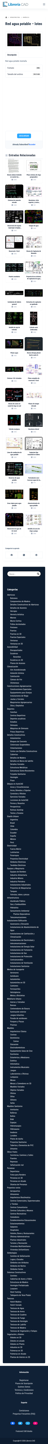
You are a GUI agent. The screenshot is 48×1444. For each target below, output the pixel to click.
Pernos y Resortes (17, 803)
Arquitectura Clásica (18, 1031)
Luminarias (14, 852)
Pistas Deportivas (17, 732)
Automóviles (15, 979)
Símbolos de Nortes (18, 1266)
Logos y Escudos (16, 1259)
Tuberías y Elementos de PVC (21, 1145)
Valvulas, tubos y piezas (19, 894)
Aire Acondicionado (18, 670)
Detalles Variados (17, 764)
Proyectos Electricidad (19, 859)
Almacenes (14, 1194)
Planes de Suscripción (24, 1383)
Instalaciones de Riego (19, 696)
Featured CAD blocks (24, 1431)
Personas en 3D (16, 1178)
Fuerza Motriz (15, 849)
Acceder (32, 144)
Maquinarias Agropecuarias (21, 702)
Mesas (12, 1080)
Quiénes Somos (24, 1387)
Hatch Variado (16, 1305)
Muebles (10, 1028)
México (13, 839)
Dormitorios (14, 1038)
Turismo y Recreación (18, 1243)
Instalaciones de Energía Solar (22, 946)
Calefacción (15, 676)
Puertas (13, 630)
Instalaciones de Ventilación (21, 963)
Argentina (14, 819)
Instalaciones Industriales (20, 885)
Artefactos (14, 1109)
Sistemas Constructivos (16, 1272)
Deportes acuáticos (17, 718)
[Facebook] (11, 555)
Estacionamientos (17, 1223)
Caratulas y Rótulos (18, 793)
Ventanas (14, 640)
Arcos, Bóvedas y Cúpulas (20, 790)
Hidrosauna (14, 1129)
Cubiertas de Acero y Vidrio (21, 1279)
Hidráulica (14, 907)
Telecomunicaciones (18, 917)
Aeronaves (14, 973)
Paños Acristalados (17, 624)
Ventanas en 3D (16, 644)
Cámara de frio (16, 679)
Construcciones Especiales (20, 689)
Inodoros (13, 1132)
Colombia (14, 829)
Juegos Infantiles (17, 1015)
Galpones (14, 1227)
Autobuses (14, 976)
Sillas (12, 1096)
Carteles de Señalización (20, 1256)
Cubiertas (14, 754)
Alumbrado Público (17, 901)
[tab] (12, 55)
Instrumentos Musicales (19, 1067)
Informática (14, 1064)
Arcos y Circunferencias (19, 787)
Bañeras (13, 1113)
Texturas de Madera (18, 1328)
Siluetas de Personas (18, 1184)
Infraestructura (13, 898)
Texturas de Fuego (17, 1318)
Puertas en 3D (15, 634)
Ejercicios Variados (17, 797)
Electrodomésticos (17, 1047)
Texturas (10, 1298)
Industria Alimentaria (18, 875)
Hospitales (14, 1230)
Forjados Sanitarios (18, 774)
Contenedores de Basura (20, 1008)
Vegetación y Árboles (15, 1334)
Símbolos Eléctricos (18, 862)
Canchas (13, 712)
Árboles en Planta (17, 1344)
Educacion (14, 1044)
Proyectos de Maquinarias (20, 888)
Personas (11, 1168)
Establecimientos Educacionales (23, 1220)
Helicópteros (15, 992)
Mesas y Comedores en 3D (20, 1083)
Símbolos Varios (16, 1269)
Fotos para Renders (18, 1175)
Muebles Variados (17, 1087)
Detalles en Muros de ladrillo (21, 761)
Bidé (12, 1119)
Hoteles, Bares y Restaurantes (22, 1233)
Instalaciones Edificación (17, 920)
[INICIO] (6, 17)
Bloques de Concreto (18, 741)
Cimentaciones (16, 748)
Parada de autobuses (18, 1018)
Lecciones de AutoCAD (19, 800)
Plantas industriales (18, 1240)
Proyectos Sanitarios (18, 1142)
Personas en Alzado (18, 1181)
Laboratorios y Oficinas (19, 1074)
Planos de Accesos (17, 663)
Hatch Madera (15, 1302)
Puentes (13, 1158)
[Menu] (44, 4)
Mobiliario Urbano (14, 999)
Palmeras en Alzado (18, 1354)
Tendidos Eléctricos (18, 865)
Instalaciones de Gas (18, 953)
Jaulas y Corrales (17, 699)
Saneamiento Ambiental (19, 911)
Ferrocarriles (15, 989)
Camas (16, 1041)
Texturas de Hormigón (19, 1321)
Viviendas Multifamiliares (20, 1246)
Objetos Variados (17, 1090)
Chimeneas (14, 683)
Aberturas (11, 595)
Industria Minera (16, 878)
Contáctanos (24, 1410)
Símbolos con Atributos (19, 1262)
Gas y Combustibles (18, 904)
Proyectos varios (13, 1188)
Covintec (13, 1276)
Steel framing (15, 1292)
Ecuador (13, 833)
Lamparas (14, 1077)
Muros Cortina (15, 621)
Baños (12, 1116)
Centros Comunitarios (18, 1207)
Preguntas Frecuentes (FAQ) (24, 1414)
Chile (12, 826)
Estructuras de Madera (19, 1282)
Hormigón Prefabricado (19, 1285)
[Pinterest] (36, 555)
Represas (14, 1161)
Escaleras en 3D (16, 660)
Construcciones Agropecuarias (19, 686)
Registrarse (24, 1380)
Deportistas (14, 1171)
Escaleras (14, 653)
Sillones (13, 1100)
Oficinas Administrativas (20, 1236)
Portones (13, 627)
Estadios (13, 722)
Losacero (13, 1288)
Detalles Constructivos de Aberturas (24, 604)
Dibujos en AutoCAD (15, 784)
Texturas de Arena (17, 1311)
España (13, 836)
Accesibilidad (12, 647)
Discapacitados (16, 650)
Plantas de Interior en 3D (20, 1357)
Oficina (13, 1093)
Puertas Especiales (17, 637)
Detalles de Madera (18, 758)
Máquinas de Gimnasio (19, 728)
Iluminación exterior (18, 1012)
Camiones (14, 986)
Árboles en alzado (17, 1341)
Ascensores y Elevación (19, 924)
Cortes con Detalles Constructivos (23, 751)
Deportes (10, 709)
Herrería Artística (17, 614)
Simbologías (12, 1253)
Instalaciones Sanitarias (19, 966)
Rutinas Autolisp (16, 810)
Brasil (12, 823)
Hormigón (14, 777)
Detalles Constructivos (16, 735)
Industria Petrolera (17, 881)
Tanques (13, 891)
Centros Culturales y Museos (21, 1210)
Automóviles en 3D (17, 982)
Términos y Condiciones (24, 1390)
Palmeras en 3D (16, 1350)
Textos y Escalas (16, 813)
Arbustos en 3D (16, 1347)
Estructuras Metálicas (18, 767)
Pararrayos (14, 855)
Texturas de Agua (17, 1308)
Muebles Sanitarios (14, 1106)
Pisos (12, 780)
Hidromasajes (15, 1126)
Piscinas (13, 1025)
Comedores (14, 1217)
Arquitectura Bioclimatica (20, 1197)
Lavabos (13, 1135)
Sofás (12, 1103)
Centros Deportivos (17, 715)
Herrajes (13, 611)
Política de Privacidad (24, 1393)
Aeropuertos (15, 1191)
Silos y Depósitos (17, 705)
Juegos (13, 1070)
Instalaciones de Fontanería (21, 950)
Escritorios (14, 1054)
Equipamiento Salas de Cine (21, 1051)
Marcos (13, 618)
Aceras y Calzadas (17, 1002)
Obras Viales (12, 1152)
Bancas (13, 1005)
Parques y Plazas (17, 1021)
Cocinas (13, 1034)
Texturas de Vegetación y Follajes (23, 1331)
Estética (13, 1061)
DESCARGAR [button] (24, 136)
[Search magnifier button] (38, 574)
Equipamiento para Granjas (21, 692)
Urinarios (13, 1149)
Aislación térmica (17, 673)
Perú (12, 842)
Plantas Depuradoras (21, 914)
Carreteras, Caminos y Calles (21, 1155)
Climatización (12, 666)
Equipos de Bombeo (18, 872)
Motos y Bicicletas (17, 995)
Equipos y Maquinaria (15, 868)
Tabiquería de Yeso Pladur (20, 1295)
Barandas (17, 657)
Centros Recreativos (18, 1214)
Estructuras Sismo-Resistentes (22, 771)
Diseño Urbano (13, 816)
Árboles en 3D (15, 1337)
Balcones (13, 598)
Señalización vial (17, 1165)
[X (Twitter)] (24, 555)
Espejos (13, 1122)
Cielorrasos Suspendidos (20, 745)
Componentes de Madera (20, 601)
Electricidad (11, 846)
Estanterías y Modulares (19, 1057)
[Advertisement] (24, 106)
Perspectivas (15, 806)
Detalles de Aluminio (18, 608)
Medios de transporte (15, 969)
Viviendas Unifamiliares (19, 1249)
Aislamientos (15, 738)
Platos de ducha (16, 1139)
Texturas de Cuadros (18, 1315)
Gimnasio (14, 725)
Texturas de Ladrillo (18, 1324)
